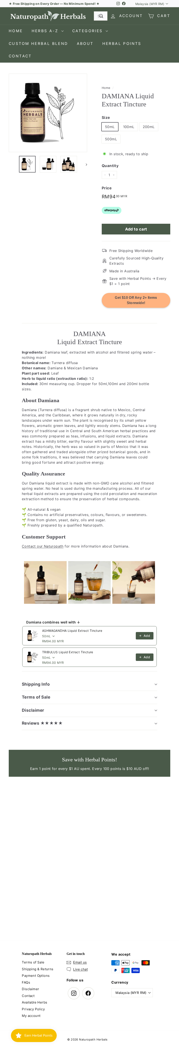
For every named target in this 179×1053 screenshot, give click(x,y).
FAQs (26, 982)
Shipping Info (36, 684)
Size (106, 117)
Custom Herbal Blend (38, 43)
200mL (149, 127)
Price (107, 188)
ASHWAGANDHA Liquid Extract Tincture (72, 630)
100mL (128, 127)
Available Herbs (34, 1002)
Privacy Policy (33, 1009)
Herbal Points (121, 43)
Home (16, 31)
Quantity (110, 166)
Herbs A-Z (46, 31)
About (85, 43)
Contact (20, 56)
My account (31, 1016)
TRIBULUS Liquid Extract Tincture (67, 652)
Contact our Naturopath (43, 546)
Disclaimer (33, 710)
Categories (88, 31)
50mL (110, 127)
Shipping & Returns (37, 969)
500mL (111, 139)
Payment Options (36, 976)
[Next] (84, 164)
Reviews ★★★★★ (42, 723)
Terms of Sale (36, 697)
